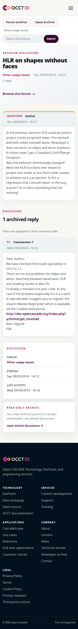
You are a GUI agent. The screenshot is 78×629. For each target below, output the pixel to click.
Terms (7, 582)
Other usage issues (16, 75)
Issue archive (45, 22)
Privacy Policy (12, 576)
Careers (46, 535)
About (45, 528)
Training (47, 507)
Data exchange (13, 500)
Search (51, 39)
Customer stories (15, 554)
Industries (10, 541)
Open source (12, 507)
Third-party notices (16, 602)
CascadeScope (13, 528)
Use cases (10, 535)
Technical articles (53, 548)
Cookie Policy (12, 589)
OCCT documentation (18, 513)
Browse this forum (17, 94)
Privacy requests (14, 595)
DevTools (9, 494)
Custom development (56, 494)
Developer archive (54, 554)
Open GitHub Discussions (24, 426)
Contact (46, 561)
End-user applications (18, 548)
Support (47, 500)
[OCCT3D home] (16, 7)
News (45, 541)
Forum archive (16, 22)
